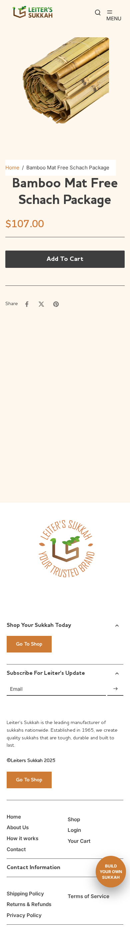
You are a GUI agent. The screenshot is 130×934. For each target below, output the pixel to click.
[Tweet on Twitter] (41, 304)
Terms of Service (88, 896)
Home (12, 167)
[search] (97, 12)
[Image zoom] (65, 81)
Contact (16, 849)
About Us (18, 827)
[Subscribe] (115, 689)
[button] (65, 259)
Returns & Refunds (29, 904)
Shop (74, 819)
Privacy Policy (24, 915)
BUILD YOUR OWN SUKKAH (111, 871)
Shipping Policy (25, 893)
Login (74, 830)
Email (16, 688)
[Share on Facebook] (26, 304)
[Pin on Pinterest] (56, 304)
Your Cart (79, 841)
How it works (22, 838)
